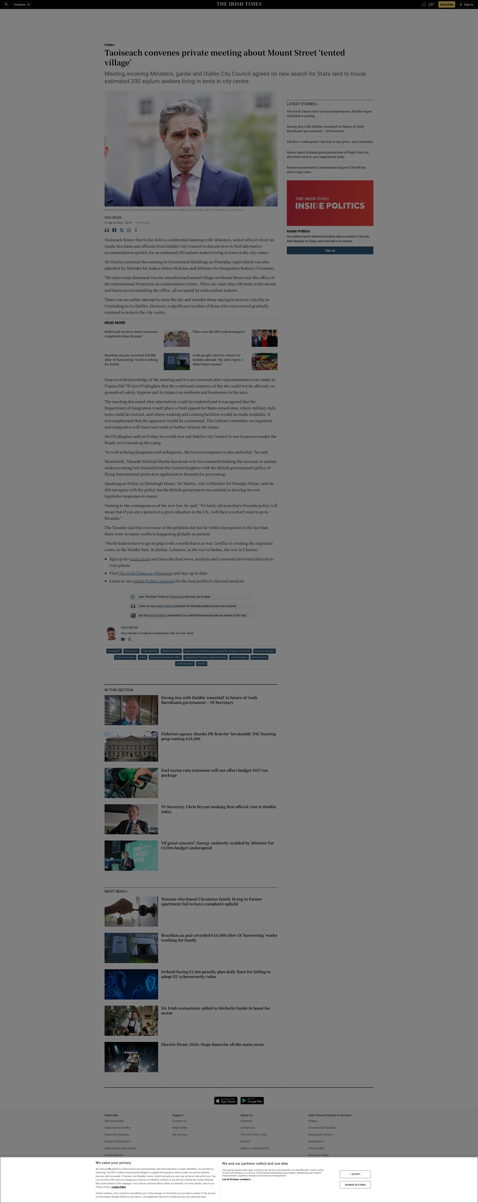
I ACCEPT (355, 1174)
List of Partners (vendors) (236, 1179)
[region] (239, 1180)
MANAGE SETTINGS (355, 1184)
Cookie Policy (118, 1187)
